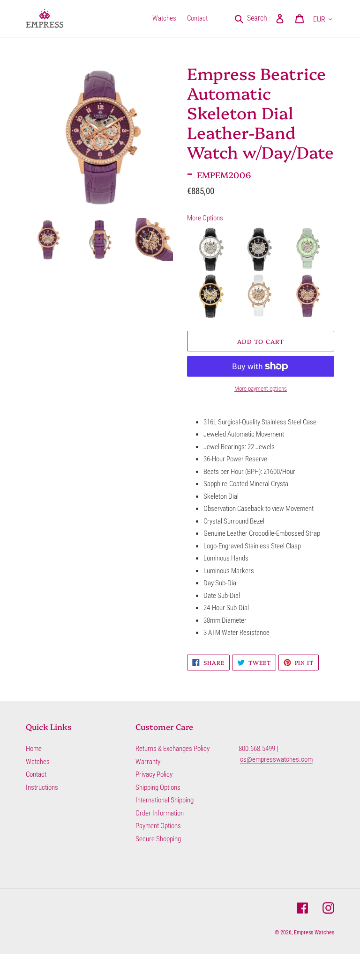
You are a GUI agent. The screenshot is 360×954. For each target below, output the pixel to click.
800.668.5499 (257, 748)
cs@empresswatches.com (276, 759)
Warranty (147, 761)
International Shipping (164, 800)
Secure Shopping (158, 839)
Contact (36, 774)
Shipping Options (157, 787)
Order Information (159, 813)
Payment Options (158, 826)
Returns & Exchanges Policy (172, 748)
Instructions (42, 787)
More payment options (260, 388)
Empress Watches (314, 932)
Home (34, 748)
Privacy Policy (153, 774)
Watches (38, 761)
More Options (205, 218)
